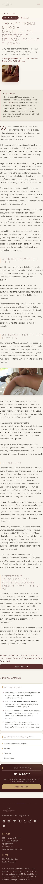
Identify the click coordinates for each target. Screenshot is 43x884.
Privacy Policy (17, 871)
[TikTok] (30, 821)
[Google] (25, 821)
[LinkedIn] (35, 821)
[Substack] (4, 826)
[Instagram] (9, 821)
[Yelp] (20, 821)
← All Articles (8, 13)
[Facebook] (4, 821)
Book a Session (21, 667)
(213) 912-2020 (21, 774)
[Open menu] (38, 3)
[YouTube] (14, 821)
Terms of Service (31, 871)
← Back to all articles (10, 678)
